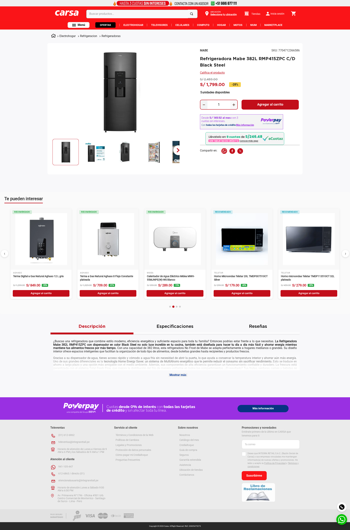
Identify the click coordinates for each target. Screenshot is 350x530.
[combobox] (142, 14)
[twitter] (240, 151)
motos (238, 25)
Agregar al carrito (41, 293)
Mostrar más (178, 375)
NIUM (253, 25)
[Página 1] (170, 307)
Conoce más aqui (249, 141)
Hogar (221, 25)
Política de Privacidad (275, 463)
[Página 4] (180, 307)
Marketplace (273, 25)
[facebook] (232, 151)
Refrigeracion (88, 36)
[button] (220, 13)
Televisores (159, 25)
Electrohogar (133, 25)
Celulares (182, 25)
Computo (203, 25)
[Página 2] (173, 307)
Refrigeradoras (111, 36)
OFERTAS (105, 25)
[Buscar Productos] (192, 14)
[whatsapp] (224, 151)
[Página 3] (177, 307)
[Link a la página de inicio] (53, 36)
